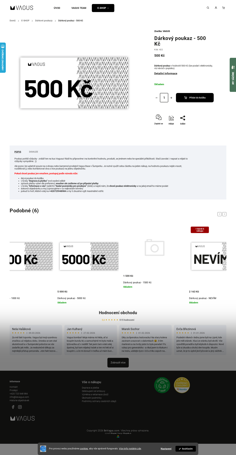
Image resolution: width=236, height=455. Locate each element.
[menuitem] (60, 8)
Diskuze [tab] (33, 151)
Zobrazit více (118, 362)
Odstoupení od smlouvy (93, 391)
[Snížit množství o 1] (156, 97)
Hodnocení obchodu (118, 312)
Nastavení (166, 448)
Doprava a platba (90, 387)
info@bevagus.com (19, 397)
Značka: (162, 31)
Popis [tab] (17, 151)
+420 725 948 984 (19, 393)
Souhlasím (187, 448)
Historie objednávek (19, 400)
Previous (220, 214)
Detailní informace (165, 73)
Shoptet (113, 433)
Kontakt (14, 387)
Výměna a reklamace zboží (95, 394)
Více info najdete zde (130, 448)
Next (224, 214)
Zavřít (203, 129)
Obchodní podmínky (92, 398)
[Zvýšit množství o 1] (171, 97)
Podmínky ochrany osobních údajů (99, 401)
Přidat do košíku (197, 97)
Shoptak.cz (127, 433)
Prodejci (14, 390)
